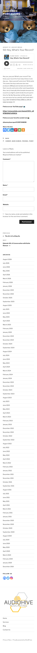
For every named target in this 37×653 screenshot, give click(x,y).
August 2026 (7, 259)
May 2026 (6, 271)
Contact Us (6, 630)
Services (6, 622)
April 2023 (6, 413)
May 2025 (6, 317)
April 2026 (6, 275)
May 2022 (6, 455)
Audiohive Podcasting (11, 12)
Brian (20, 47)
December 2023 (8, 382)
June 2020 (6, 543)
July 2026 (6, 263)
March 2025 (7, 325)
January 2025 (7, 332)
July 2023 (6, 401)
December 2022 (8, 428)
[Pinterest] (15, 130)
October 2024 (7, 344)
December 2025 (8, 290)
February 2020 (8, 559)
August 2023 (7, 397)
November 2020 (8, 524)
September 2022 (8, 440)
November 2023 (8, 386)
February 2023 (8, 420)
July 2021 (6, 493)
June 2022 (6, 451)
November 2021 (8, 478)
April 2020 (6, 551)
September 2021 (8, 486)
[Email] (19, 130)
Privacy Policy (7, 640)
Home (5, 618)
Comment (7, 159)
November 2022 (8, 432)
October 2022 (7, 436)
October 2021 (7, 482)
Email (5, 195)
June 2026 (6, 267)
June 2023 (6, 405)
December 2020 (8, 520)
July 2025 (6, 309)
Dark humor (16, 141)
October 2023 (7, 390)
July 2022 (6, 447)
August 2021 (7, 490)
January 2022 (7, 470)
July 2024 (6, 355)
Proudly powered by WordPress (22, 640)
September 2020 (8, 532)
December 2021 (8, 474)
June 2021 (6, 497)
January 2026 (7, 286)
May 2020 (6, 547)
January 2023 (7, 424)
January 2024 (7, 378)
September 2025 (8, 301)
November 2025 (8, 294)
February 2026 (8, 282)
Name (5, 185)
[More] (23, 130)
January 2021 (7, 516)
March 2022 (7, 463)
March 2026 (7, 278)
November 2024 (8, 340)
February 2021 (7, 513)
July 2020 (6, 540)
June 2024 (6, 359)
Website (6, 204)
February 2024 (8, 374)
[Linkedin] (12, 130)
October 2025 (7, 298)
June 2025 (6, 313)
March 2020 (7, 555)
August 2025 (7, 305)
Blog (7, 138)
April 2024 (6, 367)
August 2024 (7, 351)
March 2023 (7, 417)
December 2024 (8, 336)
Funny (31, 141)
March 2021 (7, 509)
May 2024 (6, 363)
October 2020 (7, 528)
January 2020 (7, 563)
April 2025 (6, 321)
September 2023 (8, 394)
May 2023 (6, 409)
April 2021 (6, 505)
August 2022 (7, 444)
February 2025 (8, 328)
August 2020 (7, 536)
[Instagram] (11, 578)
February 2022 (8, 467)
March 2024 (7, 371)
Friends (25, 141)
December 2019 (8, 566)
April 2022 (6, 459)
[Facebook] (4, 130)
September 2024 (8, 348)
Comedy (8, 141)
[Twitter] (8, 130)
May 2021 (6, 501)
